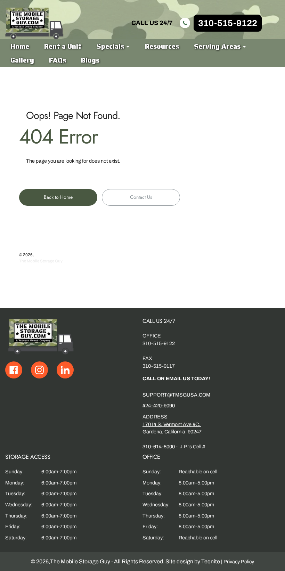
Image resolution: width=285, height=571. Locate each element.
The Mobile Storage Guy (41, 261)
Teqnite (210, 561)
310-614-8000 (158, 446)
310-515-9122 (227, 23)
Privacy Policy (238, 561)
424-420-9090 (158, 405)
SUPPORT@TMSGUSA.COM (176, 395)
